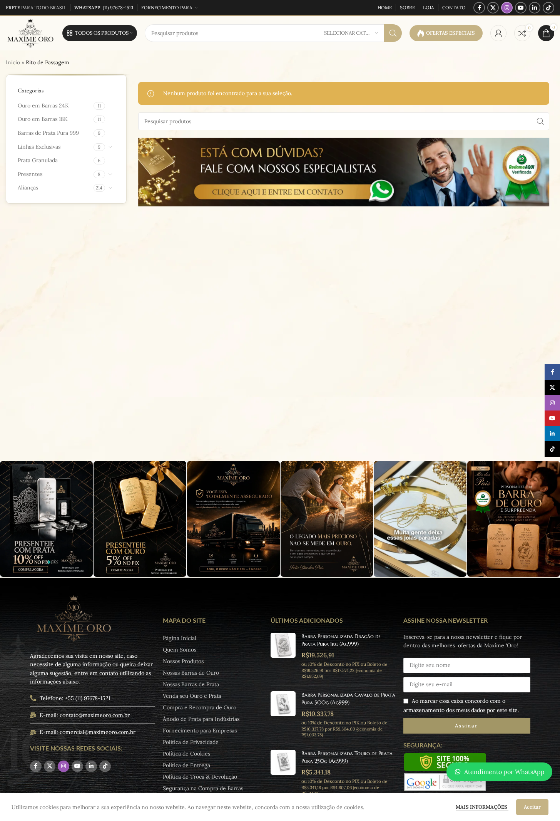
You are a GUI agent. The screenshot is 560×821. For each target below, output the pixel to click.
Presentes (30, 174)
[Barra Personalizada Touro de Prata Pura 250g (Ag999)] (283, 773)
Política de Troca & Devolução (200, 776)
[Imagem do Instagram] (46, 519)
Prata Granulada (38, 160)
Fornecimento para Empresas (200, 730)
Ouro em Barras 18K (43, 119)
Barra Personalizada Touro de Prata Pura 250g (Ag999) (347, 757)
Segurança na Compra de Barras (203, 788)
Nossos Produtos (183, 661)
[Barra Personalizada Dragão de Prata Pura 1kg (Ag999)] (283, 656)
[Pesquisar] (393, 33)
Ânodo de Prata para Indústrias (201, 718)
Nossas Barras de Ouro (191, 672)
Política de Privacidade (191, 742)
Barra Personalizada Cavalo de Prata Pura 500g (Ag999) (348, 698)
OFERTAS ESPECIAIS (450, 33)
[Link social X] (493, 7)
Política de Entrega (186, 765)
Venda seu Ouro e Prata (192, 695)
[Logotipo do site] (30, 32)
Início (13, 62)
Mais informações (482, 807)
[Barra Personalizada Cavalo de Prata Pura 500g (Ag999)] (283, 714)
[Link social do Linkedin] (534, 7)
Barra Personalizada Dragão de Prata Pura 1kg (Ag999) (341, 640)
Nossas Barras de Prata (191, 684)
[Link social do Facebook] (479, 7)
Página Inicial (179, 638)
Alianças (28, 187)
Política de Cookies (186, 753)
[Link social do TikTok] (548, 7)
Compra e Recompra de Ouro (199, 707)
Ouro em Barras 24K (43, 105)
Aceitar (532, 807)
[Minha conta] (498, 33)
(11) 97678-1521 (103, 7)
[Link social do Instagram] (507, 7)
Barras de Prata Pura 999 (48, 132)
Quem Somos (179, 649)
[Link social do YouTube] (521, 7)
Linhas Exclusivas (39, 146)
